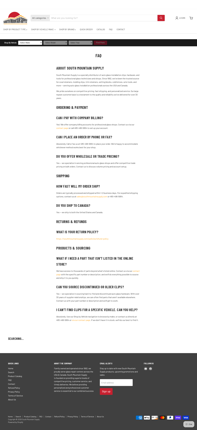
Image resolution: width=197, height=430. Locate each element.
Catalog (101, 29)
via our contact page (81, 320)
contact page (62, 128)
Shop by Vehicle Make (42, 29)
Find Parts (100, 43)
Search (11, 372)
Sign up (106, 391)
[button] (180, 18)
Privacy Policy (14, 392)
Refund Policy (14, 388)
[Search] (161, 18)
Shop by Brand (67, 29)
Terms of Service (15, 395)
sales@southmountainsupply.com (92, 196)
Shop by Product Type (14, 29)
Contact (121, 29)
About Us (12, 399)
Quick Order (86, 29)
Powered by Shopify (15, 422)
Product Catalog (15, 376)
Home (10, 368)
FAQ (110, 29)
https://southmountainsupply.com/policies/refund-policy (82, 238)
